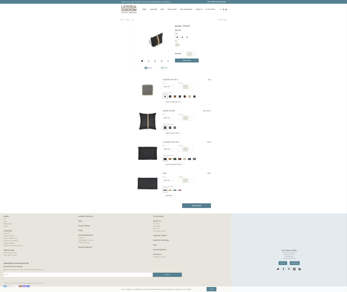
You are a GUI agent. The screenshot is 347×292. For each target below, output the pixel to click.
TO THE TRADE (158, 216)
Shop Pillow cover (172, 133)
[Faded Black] (177, 37)
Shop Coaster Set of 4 (173, 102)
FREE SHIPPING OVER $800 (216, 2)
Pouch (122, 19)
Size (176, 41)
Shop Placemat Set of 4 (174, 164)
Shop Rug (169, 196)
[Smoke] (182, 37)
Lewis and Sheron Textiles (13, 283)
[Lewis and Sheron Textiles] (129, 9)
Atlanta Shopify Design (39, 283)
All (4, 219)
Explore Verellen (9, 236)
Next (225, 20)
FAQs (155, 245)
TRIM (80, 221)
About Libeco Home (10, 252)
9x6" (177, 45)
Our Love (156, 228)
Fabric (144, 9)
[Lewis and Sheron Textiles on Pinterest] (289, 270)
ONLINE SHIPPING (85, 247)
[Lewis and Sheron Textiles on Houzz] (299, 270)
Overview (7, 233)
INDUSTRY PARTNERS (161, 240)
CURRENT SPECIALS (85, 216)
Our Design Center (159, 231)
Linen (5, 221)
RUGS (80, 230)
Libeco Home (172, 9)
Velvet (6, 226)
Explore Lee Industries (11, 240)
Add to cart (187, 60)
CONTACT (283, 263)
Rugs (162, 9)
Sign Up (167, 275)
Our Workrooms (186, 9)
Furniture (153, 9)
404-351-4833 (289, 256)
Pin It (165, 68)
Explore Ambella (9, 243)
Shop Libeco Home (10, 255)
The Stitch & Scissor (159, 257)
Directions (294, 263)
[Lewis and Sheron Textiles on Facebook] (283, 270)
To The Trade (210, 9)
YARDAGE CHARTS (160, 235)
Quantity (178, 53)
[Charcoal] (187, 37)
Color (176, 33)
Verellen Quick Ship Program (13, 245)
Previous (220, 20)
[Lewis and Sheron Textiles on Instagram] (294, 270)
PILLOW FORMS (84, 226)
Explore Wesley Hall (10, 238)
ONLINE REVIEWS (159, 250)
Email (150, 68)
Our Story (156, 223)
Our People (157, 226)
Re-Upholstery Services (86, 240)
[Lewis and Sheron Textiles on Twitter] (278, 270)
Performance (8, 224)
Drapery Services (84, 242)
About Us (199, 9)
